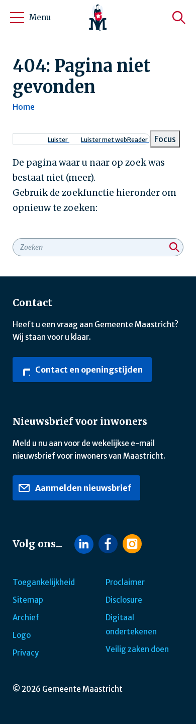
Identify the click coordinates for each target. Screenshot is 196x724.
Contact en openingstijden (88, 370)
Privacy (26, 653)
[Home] (98, 17)
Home (24, 107)
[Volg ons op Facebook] (108, 543)
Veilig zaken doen (137, 649)
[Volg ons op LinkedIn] (83, 544)
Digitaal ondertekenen (131, 624)
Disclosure (124, 600)
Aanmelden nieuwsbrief (82, 488)
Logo (22, 635)
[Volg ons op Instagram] (132, 543)
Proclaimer (125, 582)
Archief (26, 617)
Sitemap (28, 600)
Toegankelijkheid (44, 582)
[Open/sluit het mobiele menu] (17, 18)
